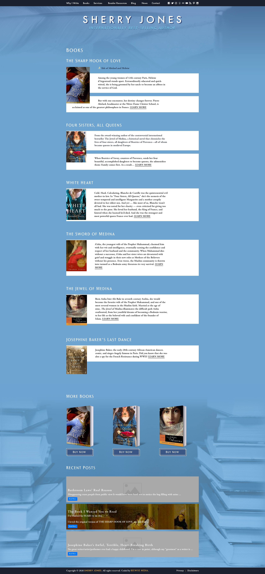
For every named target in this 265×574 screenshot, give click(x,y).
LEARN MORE (138, 107)
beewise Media (139, 570)
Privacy (180, 570)
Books (86, 3)
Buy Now (79, 452)
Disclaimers (193, 570)
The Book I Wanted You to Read (92, 511)
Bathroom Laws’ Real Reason (90, 490)
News (145, 3)
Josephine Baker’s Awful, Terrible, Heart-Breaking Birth (110, 545)
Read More (72, 499)
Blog (133, 3)
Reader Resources (117, 3)
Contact (156, 3)
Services (98, 3)
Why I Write (72, 3)
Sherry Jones (92, 570)
